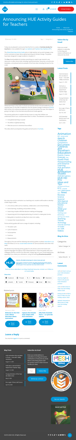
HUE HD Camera (64, 176)
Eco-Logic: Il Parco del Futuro (64, 109)
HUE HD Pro (62, 179)
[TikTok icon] (59, 2)
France (67, 155)
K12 (59, 188)
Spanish (60, 207)
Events (61, 155)
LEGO (59, 190)
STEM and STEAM (62, 210)
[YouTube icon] (62, 2)
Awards (61, 138)
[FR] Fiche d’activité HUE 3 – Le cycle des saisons (46, 314)
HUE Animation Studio (64, 171)
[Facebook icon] (52, 2)
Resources (66, 28)
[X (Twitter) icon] (57, 2)
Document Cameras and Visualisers (64, 147)
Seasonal (61, 199)
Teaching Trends (61, 219)
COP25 (51, 107)
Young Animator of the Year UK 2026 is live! (64, 100)
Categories (62, 241)
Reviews (61, 195)
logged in (15, 338)
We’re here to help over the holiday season (63, 304)
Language (64, 188)
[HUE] (5, 9)
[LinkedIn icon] (64, 2)
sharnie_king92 (62, 278)
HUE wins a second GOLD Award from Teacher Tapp (63, 88)
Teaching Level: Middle (63, 216)
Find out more (9, 269)
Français (61, 157)
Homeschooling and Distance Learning (64, 163)
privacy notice (34, 362)
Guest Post (63, 159)
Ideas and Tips (63, 183)
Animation (64, 134)
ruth (59, 271)
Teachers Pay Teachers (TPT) (43, 49)
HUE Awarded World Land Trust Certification (64, 118)
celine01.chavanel (63, 300)
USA (62, 228)
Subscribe (69, 61)
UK (59, 229)
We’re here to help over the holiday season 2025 (64, 288)
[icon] (66, 2)
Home (58, 28)
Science (61, 197)
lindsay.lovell (61, 293)
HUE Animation (64, 168)
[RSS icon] (71, 2)
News (64, 192)
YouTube (40, 129)
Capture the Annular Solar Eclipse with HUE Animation (29, 314)
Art (59, 136)
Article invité (64, 136)
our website (28, 49)
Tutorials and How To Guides (64, 226)
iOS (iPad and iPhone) (63, 186)
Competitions (63, 143)
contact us (43, 269)
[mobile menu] (36, 9)
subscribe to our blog (20, 269)
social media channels (26, 243)
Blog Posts (7, 350)
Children (62, 140)
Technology (62, 223)
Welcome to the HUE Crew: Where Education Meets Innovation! (12, 315)
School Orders (66, 9)
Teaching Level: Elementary (62, 214)
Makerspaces (65, 190)
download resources (33, 269)
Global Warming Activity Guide (16, 52)
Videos (61, 231)
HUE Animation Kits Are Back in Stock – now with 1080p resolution (64, 76)
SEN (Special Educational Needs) (63, 203)
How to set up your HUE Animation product (64, 273)
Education (64, 153)
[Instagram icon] (54, 2)
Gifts (67, 157)
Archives (61, 252)
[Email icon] (69, 2)
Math (59, 193)
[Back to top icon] (70, 435)
